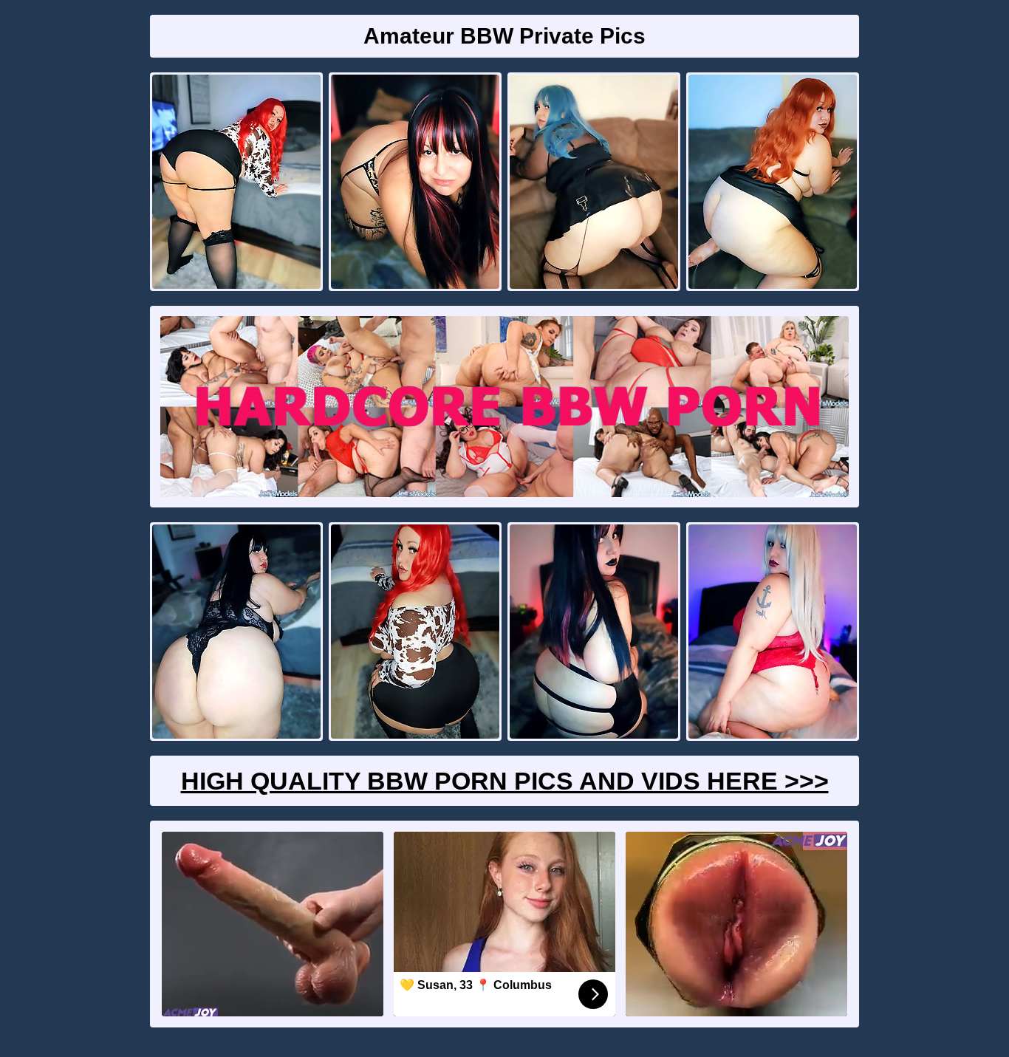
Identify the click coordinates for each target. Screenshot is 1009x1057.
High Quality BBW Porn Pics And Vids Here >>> (505, 781)
